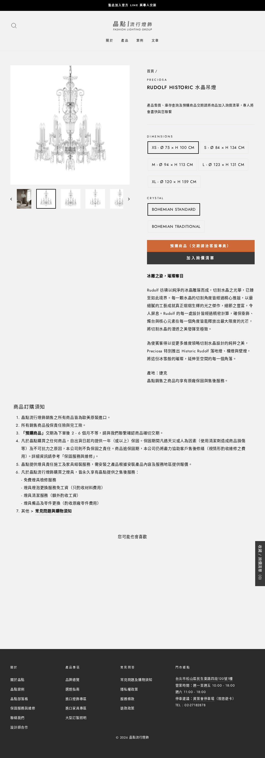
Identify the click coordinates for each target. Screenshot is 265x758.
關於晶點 (17, 679)
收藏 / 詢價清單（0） (260, 563)
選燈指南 (72, 689)
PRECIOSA (157, 80)
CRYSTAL (155, 198)
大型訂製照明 (76, 717)
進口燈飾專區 (76, 698)
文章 (155, 40)
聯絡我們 (17, 717)
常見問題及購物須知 (136, 679)
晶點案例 (17, 689)
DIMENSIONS (160, 136)
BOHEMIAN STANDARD (174, 209)
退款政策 (127, 708)
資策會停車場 (204, 698)
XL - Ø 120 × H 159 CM (174, 182)
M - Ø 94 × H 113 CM (172, 164)
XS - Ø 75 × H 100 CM (173, 147)
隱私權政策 (129, 689)
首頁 (150, 71)
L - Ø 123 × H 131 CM (223, 164)
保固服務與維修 (78, 456)
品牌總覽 (72, 679)
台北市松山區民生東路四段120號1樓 (204, 678)
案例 (140, 40)
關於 (109, 40)
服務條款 (127, 698)
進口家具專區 (76, 708)
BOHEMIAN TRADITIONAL (176, 226)
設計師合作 (19, 727)
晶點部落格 (19, 698)
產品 (125, 40)
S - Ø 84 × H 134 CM (224, 147)
